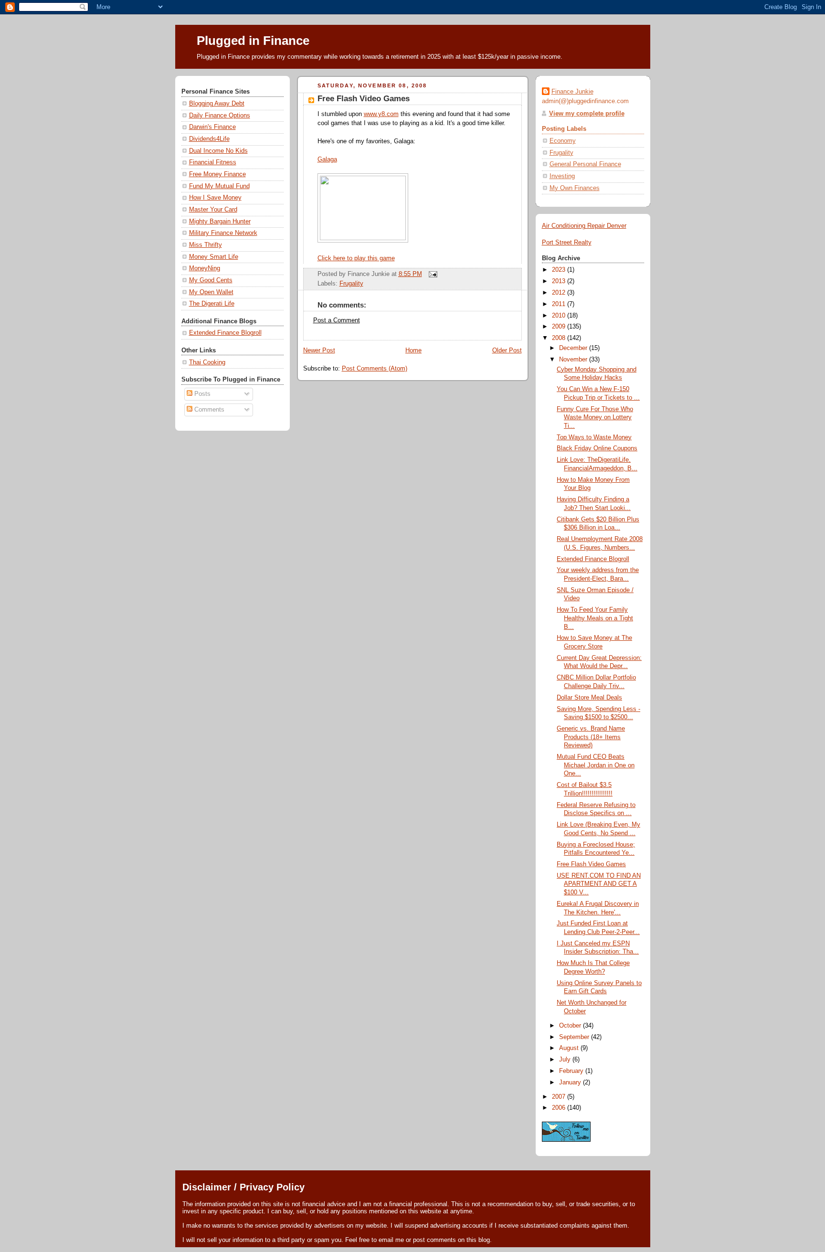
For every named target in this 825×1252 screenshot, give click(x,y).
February (572, 1071)
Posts (201, 394)
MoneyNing (204, 268)
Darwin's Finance (212, 127)
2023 (559, 269)
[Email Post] (431, 274)
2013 (559, 281)
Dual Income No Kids (218, 151)
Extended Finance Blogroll (225, 332)
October (571, 1025)
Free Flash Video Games (363, 98)
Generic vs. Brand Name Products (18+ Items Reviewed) (591, 737)
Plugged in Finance (253, 40)
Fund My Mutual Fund (219, 186)
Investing (562, 176)
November (574, 359)
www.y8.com (381, 114)
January (571, 1082)
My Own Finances (575, 188)
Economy (563, 141)
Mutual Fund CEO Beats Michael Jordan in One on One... (596, 765)
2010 (559, 315)
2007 (559, 1096)
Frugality (351, 283)
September (575, 1037)
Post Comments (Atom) (374, 368)
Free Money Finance (217, 174)
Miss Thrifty (205, 245)
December (574, 348)
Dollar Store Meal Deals (589, 697)
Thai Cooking (207, 362)
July (565, 1059)
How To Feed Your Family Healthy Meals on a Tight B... (595, 618)
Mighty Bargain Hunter (220, 221)
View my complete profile (586, 113)
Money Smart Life (213, 257)
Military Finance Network (223, 233)
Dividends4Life (209, 139)
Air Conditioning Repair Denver (584, 226)
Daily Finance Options (219, 115)
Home (413, 350)
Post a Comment (336, 320)
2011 (559, 304)
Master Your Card (213, 209)
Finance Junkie (572, 91)
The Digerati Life (211, 303)
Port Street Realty (567, 242)
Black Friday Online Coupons (597, 448)
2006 (559, 1107)
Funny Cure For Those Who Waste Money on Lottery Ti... (595, 417)
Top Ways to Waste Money (594, 437)
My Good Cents (211, 280)
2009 (559, 326)
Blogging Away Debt (216, 103)
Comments (208, 409)
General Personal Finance (585, 164)
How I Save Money (215, 197)
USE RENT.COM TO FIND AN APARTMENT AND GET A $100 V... (599, 884)
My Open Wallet (211, 292)
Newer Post (319, 350)
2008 (559, 338)
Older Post (507, 350)
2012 (559, 292)
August (570, 1048)
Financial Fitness (212, 162)
